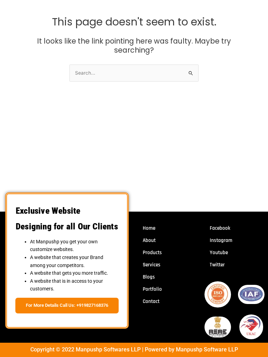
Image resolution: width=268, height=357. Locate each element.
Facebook (220, 228)
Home (149, 228)
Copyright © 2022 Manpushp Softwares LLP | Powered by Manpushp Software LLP (134, 349)
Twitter (217, 264)
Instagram (221, 240)
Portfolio (152, 289)
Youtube (219, 252)
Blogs (149, 277)
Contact (151, 301)
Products (152, 252)
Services (152, 264)
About (149, 240)
